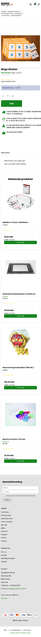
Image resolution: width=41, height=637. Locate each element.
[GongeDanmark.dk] (7, 4)
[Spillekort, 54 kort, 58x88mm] (20, 201)
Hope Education (7, 518)
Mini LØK (4, 525)
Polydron (4, 534)
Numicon (4, 531)
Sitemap (4, 598)
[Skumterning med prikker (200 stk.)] (20, 346)
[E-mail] (20, 492)
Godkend (7, 500)
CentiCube (5, 512)
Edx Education (6, 515)
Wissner (4, 541)
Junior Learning (6, 522)
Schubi (3, 538)
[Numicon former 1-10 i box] (20, 418)
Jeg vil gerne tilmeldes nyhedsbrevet (20, 495)
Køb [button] (11, 103)
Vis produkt (20, 242)
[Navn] (20, 488)
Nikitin (3, 528)
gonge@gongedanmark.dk (16, 589)
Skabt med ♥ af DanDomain (20, 633)
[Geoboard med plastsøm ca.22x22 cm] (20, 273)
